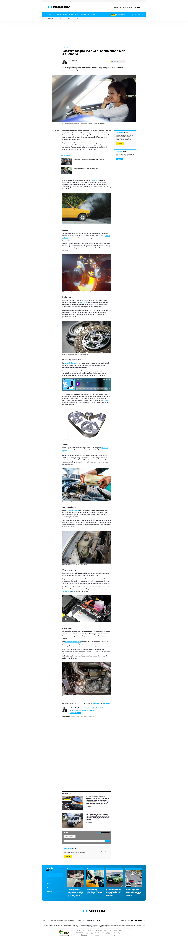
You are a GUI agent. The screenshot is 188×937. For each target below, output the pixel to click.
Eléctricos (58, 14)
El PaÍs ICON (97, 935)
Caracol (120, 931)
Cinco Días (97, 933)
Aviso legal (45, 920)
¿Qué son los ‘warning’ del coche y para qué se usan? (89, 159)
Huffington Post (79, 933)
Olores (90, 716)
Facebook (96, 703)
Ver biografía (73, 712)
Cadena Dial (103, 933)
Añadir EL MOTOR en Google (118, 61)
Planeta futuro (113, 933)
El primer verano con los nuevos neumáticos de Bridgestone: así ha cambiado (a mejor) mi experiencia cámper (97, 816)
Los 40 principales (84, 931)
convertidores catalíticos (73, 642)
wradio (91, 933)
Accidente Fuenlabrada (89, 1)
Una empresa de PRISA (64, 932)
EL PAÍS (48, 883)
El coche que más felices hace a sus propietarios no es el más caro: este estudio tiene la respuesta (114, 892)
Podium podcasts (91, 935)
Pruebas (71, 14)
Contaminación (55, 1)
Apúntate (68, 856)
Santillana (91, 931)
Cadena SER (105, 931)
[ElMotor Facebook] (91, 920)
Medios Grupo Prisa (64, 935)
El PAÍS (77, 931)
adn (114, 931)
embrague (84, 302)
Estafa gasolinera (71, 1)
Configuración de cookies (62, 920)
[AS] (120, 7)
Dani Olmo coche (79, 1)
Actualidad (51, 14)
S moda (103, 935)
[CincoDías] (125, 7)
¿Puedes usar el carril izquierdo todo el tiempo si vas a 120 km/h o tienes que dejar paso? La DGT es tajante (133, 892)
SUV (93, 716)
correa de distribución (71, 363)
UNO (87, 933)
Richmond (76, 935)
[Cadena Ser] (138, 7)
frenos (95, 180)
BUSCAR (119, 159)
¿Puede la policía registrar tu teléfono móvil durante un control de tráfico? (94, 892)
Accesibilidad (78, 920)
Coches (81, 716)
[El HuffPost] (132, 7)
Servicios (113, 14)
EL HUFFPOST (49, 879)
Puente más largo (123, 1)
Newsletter (92, 14)
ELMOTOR (49, 875)
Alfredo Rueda (74, 60)
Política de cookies (71, 920)
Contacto (83, 920)
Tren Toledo (98, 1)
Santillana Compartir (99, 931)
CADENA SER (49, 891)
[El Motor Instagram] (95, 920)
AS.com (110, 931)
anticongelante (74, 510)
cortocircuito (66, 591)
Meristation (116, 935)
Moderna (83, 935)
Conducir (65, 14)
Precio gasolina (63, 1)
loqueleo (109, 935)
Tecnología (83, 14)
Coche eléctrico (115, 1)
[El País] (116, 7)
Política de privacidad (52, 920)
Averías (78, 716)
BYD (50, 1)
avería (106, 400)
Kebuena (119, 933)
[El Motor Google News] (99, 920)
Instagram (106, 703)
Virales (76, 14)
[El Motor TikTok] (97, 920)
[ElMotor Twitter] (93, 920)
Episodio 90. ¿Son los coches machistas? (86, 168)
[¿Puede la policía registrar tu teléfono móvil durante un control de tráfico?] (95, 887)
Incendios (86, 716)
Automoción (73, 716)
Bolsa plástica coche (106, 1)
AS (47, 887)
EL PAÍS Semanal (108, 933)
